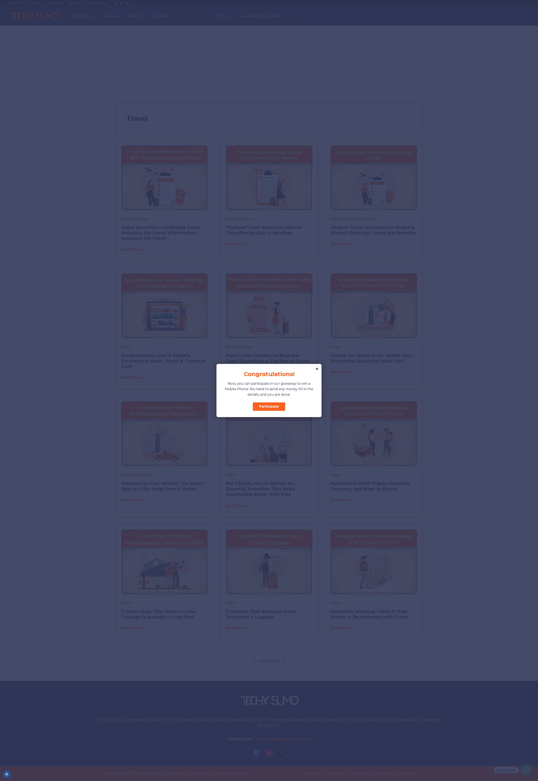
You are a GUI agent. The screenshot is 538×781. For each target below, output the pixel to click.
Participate (269, 406)
